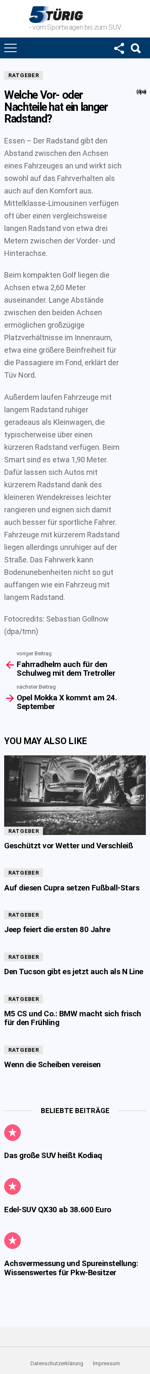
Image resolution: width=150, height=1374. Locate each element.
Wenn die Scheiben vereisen (52, 1064)
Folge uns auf (118, 48)
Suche (135, 48)
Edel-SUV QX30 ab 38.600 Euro (57, 1209)
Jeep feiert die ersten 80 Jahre (57, 929)
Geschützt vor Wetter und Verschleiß (68, 845)
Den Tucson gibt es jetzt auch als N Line (73, 971)
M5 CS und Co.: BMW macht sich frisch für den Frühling (72, 1018)
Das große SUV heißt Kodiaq (53, 1155)
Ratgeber (23, 75)
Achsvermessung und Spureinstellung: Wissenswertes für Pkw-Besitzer (71, 1268)
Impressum (106, 1363)
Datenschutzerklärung (56, 1363)
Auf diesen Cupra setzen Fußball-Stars (71, 888)
